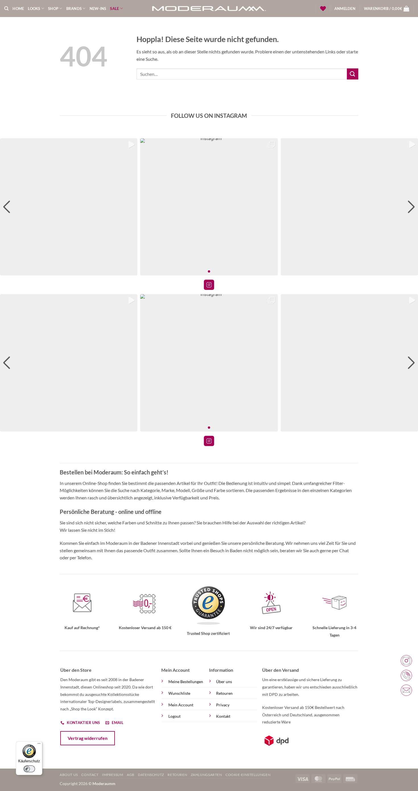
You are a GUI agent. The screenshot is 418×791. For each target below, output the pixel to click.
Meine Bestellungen (185, 681)
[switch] (29, 768)
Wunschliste (179, 693)
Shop (53, 8)
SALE (114, 8)
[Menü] (39, 744)
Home (18, 8)
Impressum (112, 775)
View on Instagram (209, 285)
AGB (130, 775)
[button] (344, 8)
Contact (89, 775)
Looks (34, 8)
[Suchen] (6, 8)
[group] (68, 206)
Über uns (224, 681)
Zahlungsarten (206, 775)
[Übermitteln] (352, 73)
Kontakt (223, 716)
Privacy (222, 704)
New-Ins (98, 8)
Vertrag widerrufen (87, 738)
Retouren (224, 693)
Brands (74, 8)
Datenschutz (151, 775)
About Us (69, 775)
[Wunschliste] (323, 8)
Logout (174, 716)
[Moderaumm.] (209, 8)
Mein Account (180, 704)
